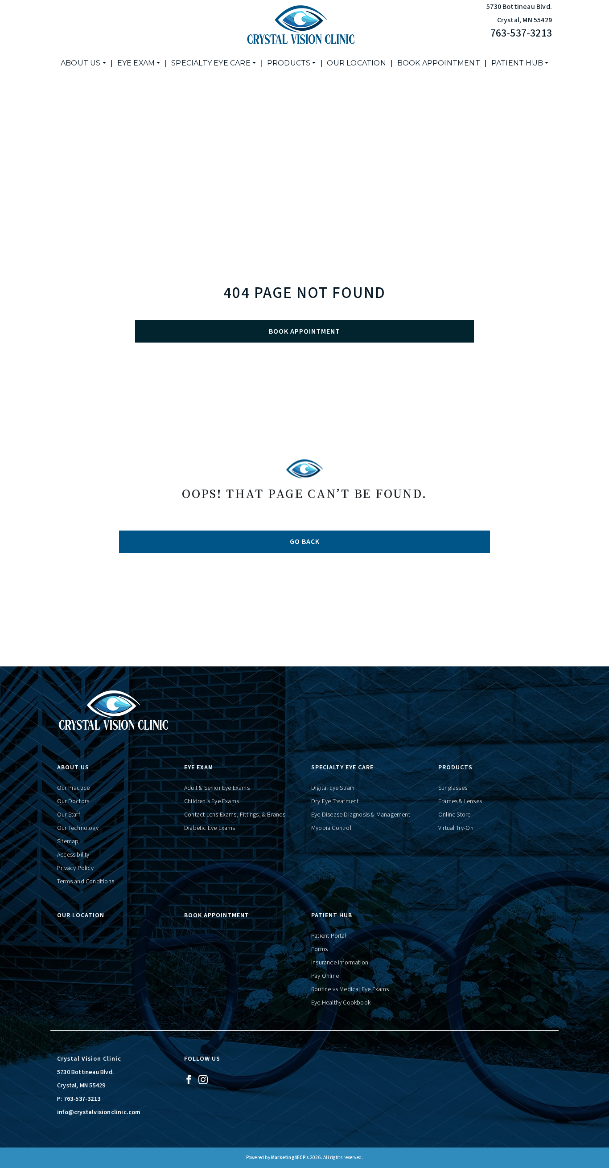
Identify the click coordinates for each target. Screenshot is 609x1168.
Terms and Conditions (85, 881)
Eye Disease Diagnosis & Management (360, 814)
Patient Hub (517, 63)
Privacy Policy (75, 868)
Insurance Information (339, 962)
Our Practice (73, 788)
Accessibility (73, 854)
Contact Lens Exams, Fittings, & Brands (235, 814)
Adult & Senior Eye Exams (217, 788)
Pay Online (325, 976)
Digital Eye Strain (333, 788)
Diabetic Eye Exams (209, 828)
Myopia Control (331, 828)
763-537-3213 (521, 33)
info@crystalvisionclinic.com (99, 1112)
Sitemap (67, 841)
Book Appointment (438, 63)
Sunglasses (452, 788)
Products (289, 63)
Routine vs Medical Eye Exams (350, 989)
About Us (81, 63)
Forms (319, 949)
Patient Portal (328, 935)
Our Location (356, 63)
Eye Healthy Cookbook (340, 1002)
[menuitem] (83, 63)
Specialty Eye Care (211, 63)
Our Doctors (73, 801)
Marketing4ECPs (290, 1157)
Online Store (454, 814)
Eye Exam (136, 63)
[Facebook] (188, 1079)
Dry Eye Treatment (334, 801)
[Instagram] (203, 1079)
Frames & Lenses (460, 801)
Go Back (305, 542)
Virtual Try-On (455, 828)
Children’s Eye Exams (211, 801)
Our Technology (78, 828)
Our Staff (68, 814)
